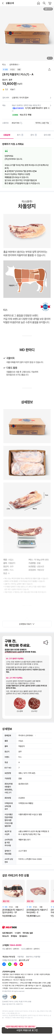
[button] (13, 111)
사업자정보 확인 (19, 977)
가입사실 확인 (46, 986)
